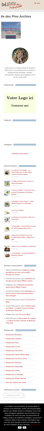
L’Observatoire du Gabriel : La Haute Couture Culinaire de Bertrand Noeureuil (20, 308)
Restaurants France (13, 346)
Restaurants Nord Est (13, 362)
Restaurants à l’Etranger (14, 374)
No (24, 427)
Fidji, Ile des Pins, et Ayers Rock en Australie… (10, 30)
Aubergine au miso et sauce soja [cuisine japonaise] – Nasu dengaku (20, 293)
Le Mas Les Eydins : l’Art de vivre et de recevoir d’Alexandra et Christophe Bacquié (23, 192)
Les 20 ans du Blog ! (17, 210)
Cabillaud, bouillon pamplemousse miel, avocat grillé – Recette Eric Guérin (20, 272)
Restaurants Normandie (14, 366)
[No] (41, 417)
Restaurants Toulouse (13, 339)
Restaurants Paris (12, 343)
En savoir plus (35, 424)
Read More (11, 37)
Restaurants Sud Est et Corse (16, 358)
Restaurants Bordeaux (14, 335)
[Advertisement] (22, 131)
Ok (20, 427)
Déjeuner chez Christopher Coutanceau (23, 246)
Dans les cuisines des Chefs (16, 382)
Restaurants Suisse (13, 370)
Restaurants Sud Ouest (14, 350)
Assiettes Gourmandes (20, 153)
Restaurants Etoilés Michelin (16, 378)
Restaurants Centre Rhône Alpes (17, 354)
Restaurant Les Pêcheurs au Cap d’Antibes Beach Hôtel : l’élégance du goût (22, 237)
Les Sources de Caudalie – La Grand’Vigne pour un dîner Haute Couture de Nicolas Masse (21, 172)
